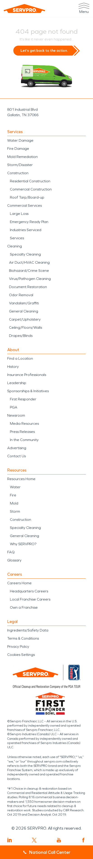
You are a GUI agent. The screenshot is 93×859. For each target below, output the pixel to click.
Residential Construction (30, 181)
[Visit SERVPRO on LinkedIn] (9, 840)
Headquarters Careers (29, 591)
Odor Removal (21, 295)
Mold (14, 503)
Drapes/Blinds (21, 335)
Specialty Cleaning (25, 254)
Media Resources (24, 423)
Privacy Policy (18, 646)
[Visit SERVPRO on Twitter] (34, 840)
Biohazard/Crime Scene (29, 270)
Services (17, 238)
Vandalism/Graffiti (24, 303)
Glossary (14, 560)
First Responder (23, 399)
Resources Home (21, 479)
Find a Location (20, 358)
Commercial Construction (31, 189)
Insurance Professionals (26, 375)
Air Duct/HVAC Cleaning (29, 262)
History (13, 366)
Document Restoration (28, 287)
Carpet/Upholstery (25, 319)
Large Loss (19, 213)
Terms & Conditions (23, 638)
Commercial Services (24, 205)
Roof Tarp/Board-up (27, 197)
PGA (13, 407)
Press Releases (22, 432)
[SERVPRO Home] (24, 8)
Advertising (16, 448)
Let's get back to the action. (44, 50)
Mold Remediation (22, 157)
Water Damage (20, 140)
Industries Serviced (25, 230)
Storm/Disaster (20, 165)
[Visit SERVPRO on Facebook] (83, 840)
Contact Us (16, 456)
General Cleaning (23, 311)
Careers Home (19, 583)
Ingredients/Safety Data (27, 630)
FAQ (11, 552)
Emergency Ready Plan (29, 222)
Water (15, 487)
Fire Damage (18, 148)
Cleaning (14, 246)
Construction (17, 173)
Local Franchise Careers (30, 599)
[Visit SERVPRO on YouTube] (58, 840)
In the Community (24, 440)
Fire (13, 495)
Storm (15, 511)
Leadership (16, 383)
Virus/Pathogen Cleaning (30, 279)
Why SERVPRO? (23, 544)
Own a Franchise (24, 607)
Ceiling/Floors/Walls (25, 327)
